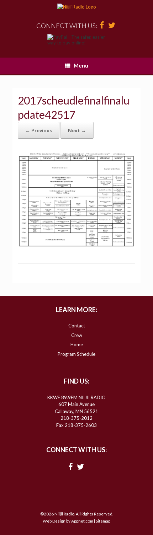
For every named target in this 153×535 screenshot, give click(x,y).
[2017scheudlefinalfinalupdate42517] (76, 245)
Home (76, 344)
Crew (76, 335)
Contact (76, 325)
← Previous (38, 130)
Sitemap (103, 521)
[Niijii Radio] (76, 7)
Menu (81, 65)
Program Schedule (76, 354)
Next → (77, 130)
